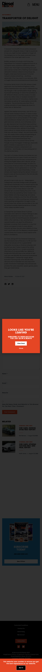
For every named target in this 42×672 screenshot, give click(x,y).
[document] (21, 336)
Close (21, 348)
